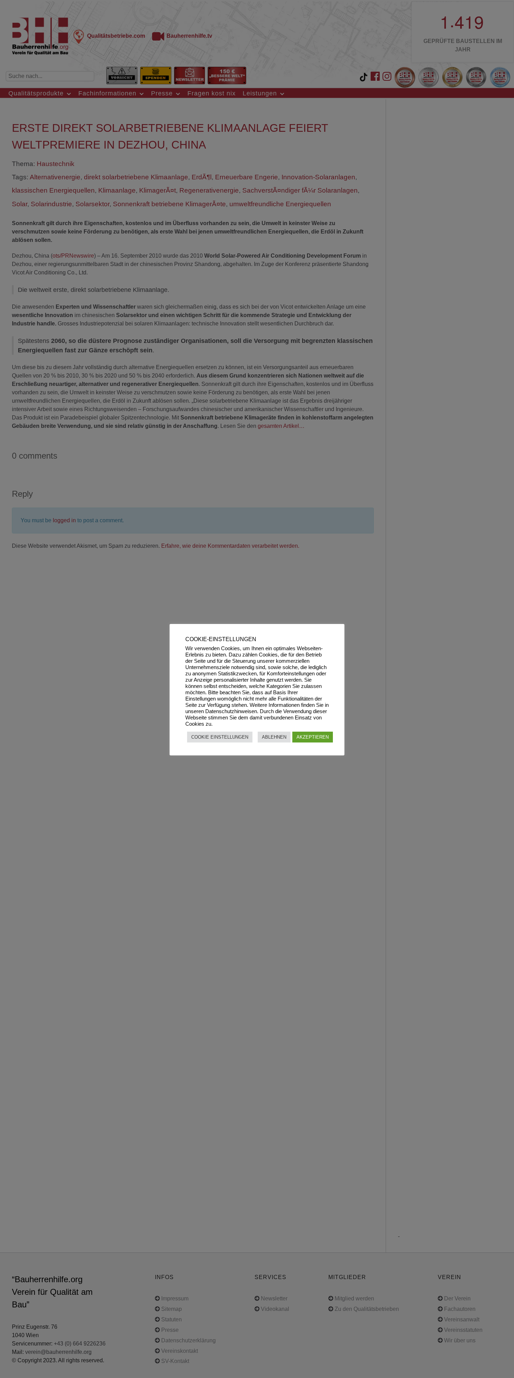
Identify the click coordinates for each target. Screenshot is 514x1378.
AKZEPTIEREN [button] (313, 737)
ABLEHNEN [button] (274, 737)
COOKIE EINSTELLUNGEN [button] (219, 737)
